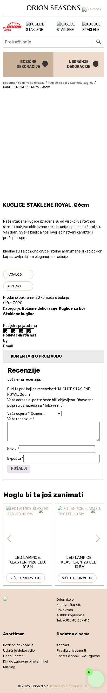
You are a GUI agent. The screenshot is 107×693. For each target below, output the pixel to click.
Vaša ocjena (18, 413)
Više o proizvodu (25, 578)
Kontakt (15, 286)
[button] (9, 538)
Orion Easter (13, 656)
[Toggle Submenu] (44, 64)
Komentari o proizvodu (36, 356)
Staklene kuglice (81, 83)
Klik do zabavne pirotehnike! (25, 661)
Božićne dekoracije (31, 83)
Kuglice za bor (57, 83)
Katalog (15, 274)
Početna (9, 83)
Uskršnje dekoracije (19, 650)
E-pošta (15, 458)
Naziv (13, 449)
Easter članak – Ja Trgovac (78, 656)
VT (87, 686)
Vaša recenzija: (21, 419)
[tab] (53, 356)
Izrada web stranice (66, 686)
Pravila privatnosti (71, 650)
